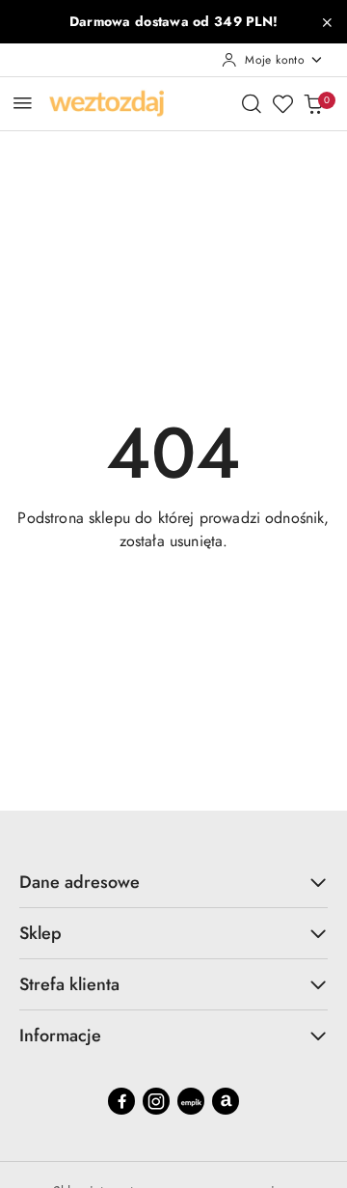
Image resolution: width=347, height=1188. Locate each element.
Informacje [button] (60, 1035)
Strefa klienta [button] (69, 984)
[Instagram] (156, 1101)
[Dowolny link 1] (190, 1101)
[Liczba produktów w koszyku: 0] (313, 103)
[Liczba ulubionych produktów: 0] (282, 103)
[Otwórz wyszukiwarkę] (251, 103)
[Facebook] (121, 1101)
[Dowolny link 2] (225, 1101)
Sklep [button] (40, 933)
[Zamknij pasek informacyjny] (326, 22)
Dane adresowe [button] (79, 882)
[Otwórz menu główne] (23, 103)
